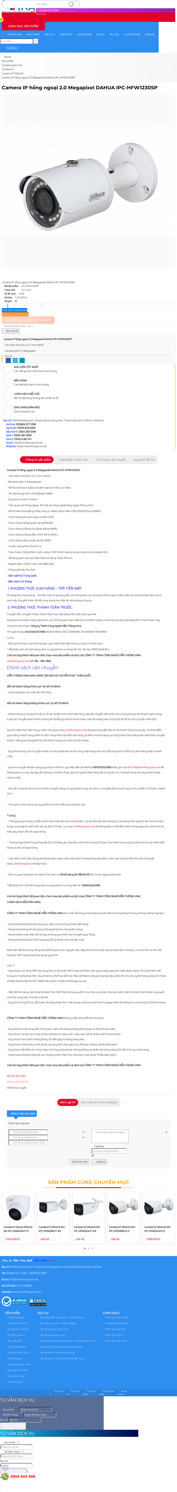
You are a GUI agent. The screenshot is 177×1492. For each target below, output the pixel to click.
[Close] (1, 1490)
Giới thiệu (33, 34)
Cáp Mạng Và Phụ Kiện (19, 1364)
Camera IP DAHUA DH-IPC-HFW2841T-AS (52, 1229)
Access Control (14, 1382)
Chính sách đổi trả (17, 1082)
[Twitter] (15, 360)
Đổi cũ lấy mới (14, 1341)
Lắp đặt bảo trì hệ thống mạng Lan (57, 1352)
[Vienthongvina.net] (19, 12)
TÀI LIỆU (114, 34)
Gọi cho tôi (11, 331)
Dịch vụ (50, 34)
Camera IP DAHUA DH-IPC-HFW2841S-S (122, 1229)
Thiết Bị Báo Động (16, 1347)
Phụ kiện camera (16, 1335)
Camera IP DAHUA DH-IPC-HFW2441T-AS (87, 1229)
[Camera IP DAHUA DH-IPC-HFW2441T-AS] (88, 1207)
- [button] (4, 306)
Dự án (100, 34)
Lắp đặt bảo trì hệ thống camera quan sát (60, 1347)
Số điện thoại (12, 1415)
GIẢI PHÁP (66, 34)
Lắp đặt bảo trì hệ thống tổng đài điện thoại (61, 1358)
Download (84, 34)
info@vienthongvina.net (146, 767)
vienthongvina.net (18, 661)
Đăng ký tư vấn (14, 1426)
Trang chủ (14, 34)
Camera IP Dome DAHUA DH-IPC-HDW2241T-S (17, 1229)
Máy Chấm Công (15, 1376)
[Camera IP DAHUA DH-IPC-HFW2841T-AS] (53, 1207)
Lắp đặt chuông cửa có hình (53, 1329)
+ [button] (43, 306)
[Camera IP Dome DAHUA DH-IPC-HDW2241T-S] (18, 1207)
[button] (4, 20)
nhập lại (100, 1162)
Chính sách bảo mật (115, 1329)
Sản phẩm (12, 1313)
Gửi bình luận (80, 1162)
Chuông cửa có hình (17, 1370)
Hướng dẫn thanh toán (117, 1323)
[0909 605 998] (5, 1476)
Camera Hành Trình (17, 1323)
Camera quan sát (16, 1317)
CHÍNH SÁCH (111, 1313)
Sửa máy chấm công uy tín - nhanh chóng (61, 1317)
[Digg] (22, 360)
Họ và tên (10, 1410)
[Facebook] (8, 360)
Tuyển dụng (132, 34)
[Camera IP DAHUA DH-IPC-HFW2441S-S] (158, 1207)
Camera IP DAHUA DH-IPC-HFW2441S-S (157, 1229)
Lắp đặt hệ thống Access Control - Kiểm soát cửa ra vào (67, 1341)
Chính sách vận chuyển (117, 1317)
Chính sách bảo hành (116, 1341)
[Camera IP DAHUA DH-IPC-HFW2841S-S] (123, 1207)
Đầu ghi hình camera (18, 1329)
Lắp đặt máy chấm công (52, 1335)
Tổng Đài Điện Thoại (17, 1352)
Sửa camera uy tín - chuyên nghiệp (57, 1323)
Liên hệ (150, 34)
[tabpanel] (88, 625)
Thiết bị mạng (14, 1358)
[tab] (37, 459)
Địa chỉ (4, 1420)
